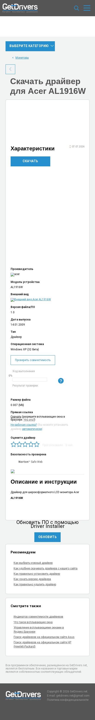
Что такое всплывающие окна (33, 622)
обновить (47, 537)
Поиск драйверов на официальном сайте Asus (44, 637)
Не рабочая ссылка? (24, 424)
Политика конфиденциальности (68, 699)
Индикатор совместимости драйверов (38, 616)
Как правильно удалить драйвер (35, 584)
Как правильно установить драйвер (37, 573)
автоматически (32, 429)
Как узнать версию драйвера (32, 579)
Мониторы (22, 57)
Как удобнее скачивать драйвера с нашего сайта (45, 568)
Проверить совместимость (33, 360)
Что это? (29, 419)
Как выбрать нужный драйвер (33, 563)
